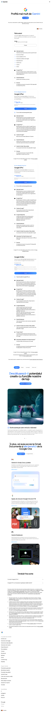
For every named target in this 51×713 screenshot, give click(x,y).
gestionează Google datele (19, 591)
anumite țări (31, 285)
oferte (9, 591)
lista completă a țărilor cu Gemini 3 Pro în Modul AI (21, 612)
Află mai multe (16, 600)
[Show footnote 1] (23, 94)
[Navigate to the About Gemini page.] (4, 2)
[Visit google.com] (25, 702)
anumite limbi (30, 593)
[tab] (17, 367)
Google (42, 590)
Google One (38, 590)
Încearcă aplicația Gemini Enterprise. (36, 359)
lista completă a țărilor (28, 355)
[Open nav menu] (50, 2)
